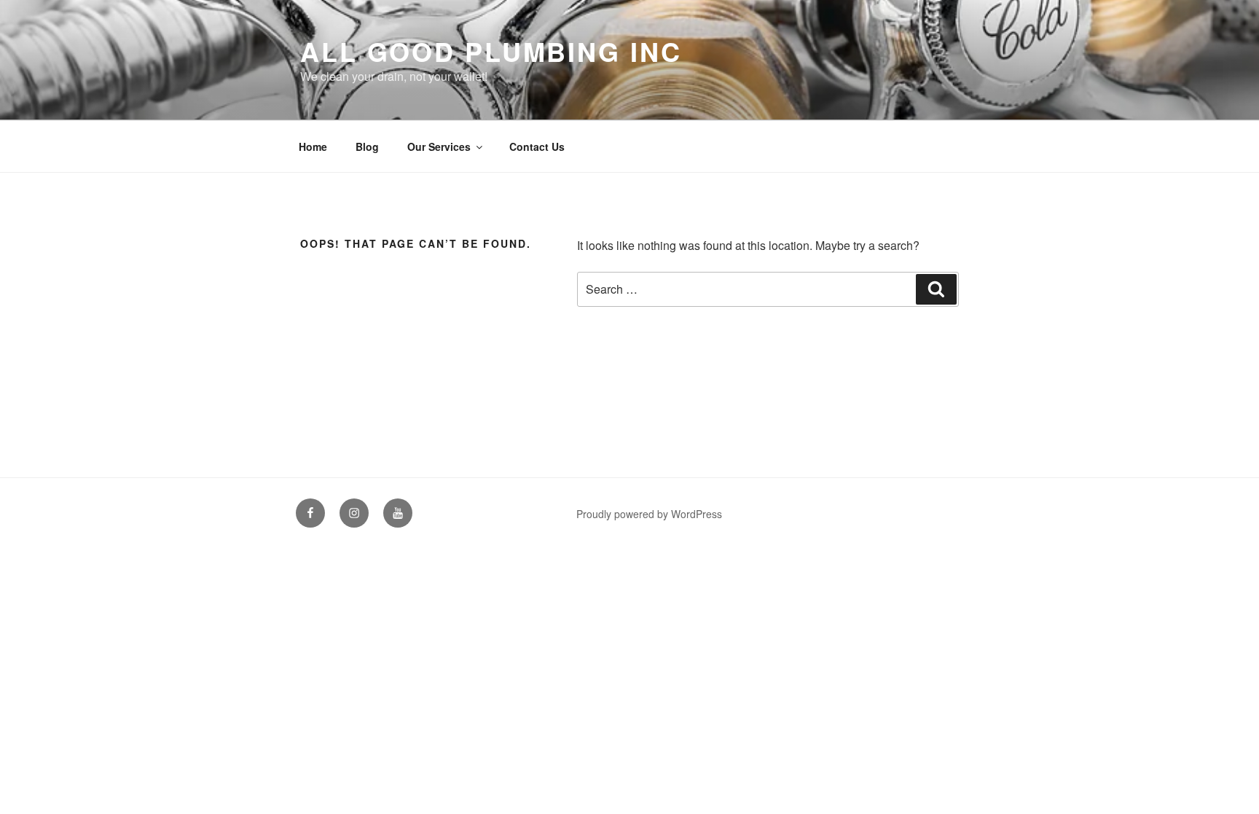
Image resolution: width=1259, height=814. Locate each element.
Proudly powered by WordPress (649, 513)
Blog (367, 146)
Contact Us (537, 146)
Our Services (439, 146)
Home (313, 146)
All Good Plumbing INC (490, 51)
